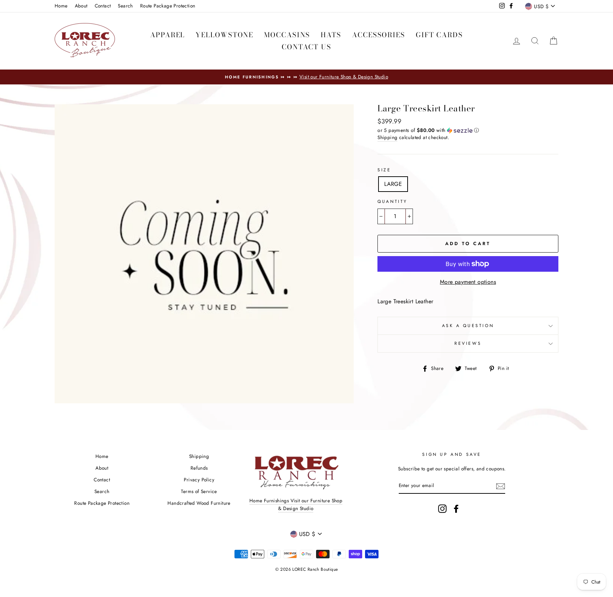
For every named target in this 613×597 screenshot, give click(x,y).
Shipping (387, 137)
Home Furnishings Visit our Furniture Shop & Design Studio (295, 504)
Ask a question (468, 325)
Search (125, 5)
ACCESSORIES (378, 35)
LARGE (393, 184)
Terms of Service (199, 491)
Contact (103, 5)
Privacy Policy (199, 479)
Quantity (392, 201)
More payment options (468, 282)
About (81, 5)
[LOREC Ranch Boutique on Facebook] (456, 508)
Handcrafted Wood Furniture (198, 503)
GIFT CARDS (439, 35)
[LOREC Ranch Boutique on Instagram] (442, 508)
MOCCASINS (287, 35)
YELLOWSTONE (224, 35)
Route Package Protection (167, 5)
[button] (467, 130)
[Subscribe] (500, 486)
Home (61, 5)
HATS (331, 35)
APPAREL (167, 35)
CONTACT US (306, 47)
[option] (306, 77)
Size (384, 170)
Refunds (199, 467)
